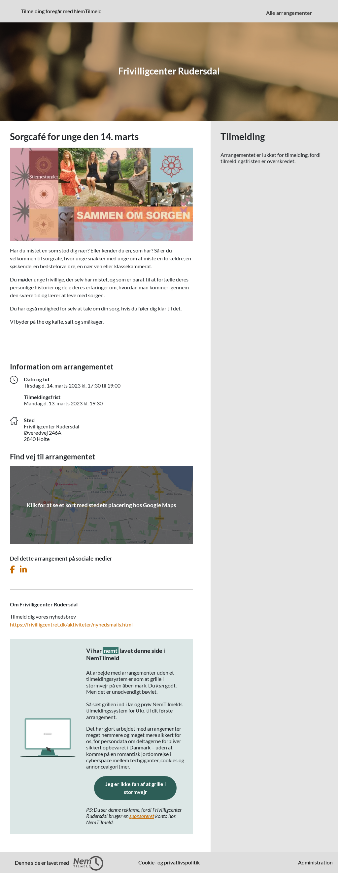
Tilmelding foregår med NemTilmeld (62, 11)
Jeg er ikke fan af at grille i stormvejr (141, 788)
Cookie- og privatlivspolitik (169, 862)
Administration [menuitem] (315, 862)
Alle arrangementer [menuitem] (289, 13)
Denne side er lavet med (42, 862)
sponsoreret (141, 816)
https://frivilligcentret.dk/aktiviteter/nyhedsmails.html (71, 624)
